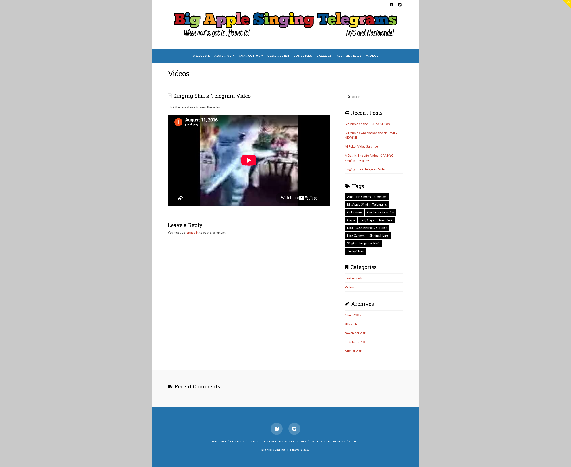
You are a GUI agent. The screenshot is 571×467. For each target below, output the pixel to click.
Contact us (256, 441)
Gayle (351, 220)
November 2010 (356, 333)
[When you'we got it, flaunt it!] (285, 24)
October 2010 (355, 342)
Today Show (355, 251)
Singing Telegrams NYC (363, 243)
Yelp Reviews (335, 441)
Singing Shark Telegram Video (365, 169)
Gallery (316, 441)
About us (237, 441)
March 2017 (353, 315)
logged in (192, 232)
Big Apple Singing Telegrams (367, 204)
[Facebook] (391, 4)
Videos (350, 287)
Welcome (219, 441)
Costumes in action (380, 212)
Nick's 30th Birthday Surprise (367, 227)
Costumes (298, 441)
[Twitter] (399, 4)
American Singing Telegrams (367, 196)
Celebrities (354, 212)
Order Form (278, 441)
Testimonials (354, 278)
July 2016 (351, 324)
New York (386, 220)
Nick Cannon (356, 235)
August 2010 (354, 351)
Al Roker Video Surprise (361, 146)
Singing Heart (378, 235)
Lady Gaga (367, 220)
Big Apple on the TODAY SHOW (367, 124)
